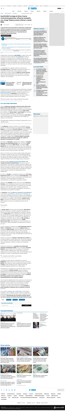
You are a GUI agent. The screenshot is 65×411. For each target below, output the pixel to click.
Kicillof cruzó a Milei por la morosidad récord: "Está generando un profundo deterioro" (10, 84)
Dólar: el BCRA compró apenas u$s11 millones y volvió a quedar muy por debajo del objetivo (24, 360)
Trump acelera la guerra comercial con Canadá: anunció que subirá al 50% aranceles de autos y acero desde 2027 (40, 53)
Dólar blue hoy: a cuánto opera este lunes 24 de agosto (40, 376)
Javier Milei (15, 299)
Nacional (9, 395)
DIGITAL (21, 402)
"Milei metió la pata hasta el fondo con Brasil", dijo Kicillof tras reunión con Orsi (27, 84)
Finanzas (26, 11)
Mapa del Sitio (15, 397)
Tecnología (3, 397)
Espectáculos (54, 395)
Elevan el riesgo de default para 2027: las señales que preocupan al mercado (41, 86)
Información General (39, 395)
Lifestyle (3, 395)
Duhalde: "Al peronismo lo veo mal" (43, 325)
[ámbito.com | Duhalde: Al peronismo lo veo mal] (36, 325)
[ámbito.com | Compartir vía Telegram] (29, 24)
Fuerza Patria (21, 299)
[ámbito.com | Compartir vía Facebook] (25, 24)
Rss (9, 397)
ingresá (63, 8)
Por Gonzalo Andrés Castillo (21, 385)
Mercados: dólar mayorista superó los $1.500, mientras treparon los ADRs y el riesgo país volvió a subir (41, 45)
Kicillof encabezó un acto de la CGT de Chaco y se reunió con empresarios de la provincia (24, 325)
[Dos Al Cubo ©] (59, 408)
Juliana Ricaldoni (6, 24)
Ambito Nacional (8, 13)
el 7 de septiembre (19, 56)
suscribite (59, 8)
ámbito (2, 13)
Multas (58, 397)
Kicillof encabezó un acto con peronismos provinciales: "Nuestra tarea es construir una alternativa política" (8, 325)
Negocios (38, 11)
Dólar (13, 11)
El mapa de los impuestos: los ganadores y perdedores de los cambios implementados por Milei (41, 79)
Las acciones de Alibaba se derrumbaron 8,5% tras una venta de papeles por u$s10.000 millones (40, 32)
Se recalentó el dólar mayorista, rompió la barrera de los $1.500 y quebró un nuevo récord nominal (41, 71)
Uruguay (51, 11)
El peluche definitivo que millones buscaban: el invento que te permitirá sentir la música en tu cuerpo (40, 39)
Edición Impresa (29, 395)
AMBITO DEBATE (42, 402)
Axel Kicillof (15, 13)
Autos (48, 395)
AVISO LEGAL (42, 397)
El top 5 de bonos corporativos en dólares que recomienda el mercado (24, 382)
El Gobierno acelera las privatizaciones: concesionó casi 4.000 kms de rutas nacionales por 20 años (41, 93)
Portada (3, 393)
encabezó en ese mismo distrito (17, 161)
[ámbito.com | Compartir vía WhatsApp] (24, 24)
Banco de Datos (38, 393)
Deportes (21, 395)
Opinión (44, 11)
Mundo (15, 395)
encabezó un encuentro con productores (21, 192)
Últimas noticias (11, 393)
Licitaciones (3, 399)
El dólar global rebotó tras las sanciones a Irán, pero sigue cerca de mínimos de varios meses (40, 360)
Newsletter (60, 389)
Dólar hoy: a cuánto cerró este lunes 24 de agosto (24, 376)
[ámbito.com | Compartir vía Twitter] (27, 24)
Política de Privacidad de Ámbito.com (28, 397)
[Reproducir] (2, 38)
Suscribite (26, 305)
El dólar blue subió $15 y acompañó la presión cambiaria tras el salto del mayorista (8, 377)
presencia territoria (6, 92)
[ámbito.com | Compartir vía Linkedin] (28, 24)
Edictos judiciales (51, 397)
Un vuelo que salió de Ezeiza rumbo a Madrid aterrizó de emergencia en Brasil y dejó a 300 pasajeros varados (41, 60)
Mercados (46, 393)
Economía (19, 11)
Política (32, 11)
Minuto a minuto (4, 356)
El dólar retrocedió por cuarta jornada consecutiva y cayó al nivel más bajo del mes (8, 384)
